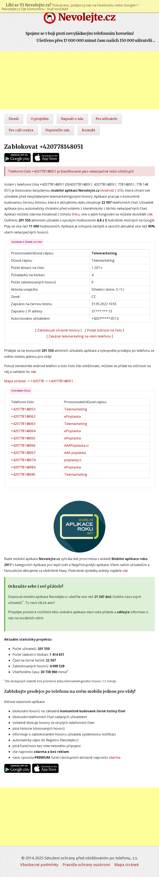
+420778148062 (23, 416)
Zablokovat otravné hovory (58, 330)
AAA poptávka (75, 452)
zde (150, 214)
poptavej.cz (73, 460)
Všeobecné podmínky (39, 864)
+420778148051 (61, 381)
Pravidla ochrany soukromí (86, 864)
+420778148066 (23, 445)
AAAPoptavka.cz (76, 445)
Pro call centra (21, 130)
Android (107, 190)
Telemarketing (75, 409)
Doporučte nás (57, 130)
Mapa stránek (15, 381)
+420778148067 (23, 452)
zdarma (114, 757)
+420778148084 (23, 467)
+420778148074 (23, 460)
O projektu (40, 119)
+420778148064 (23, 431)
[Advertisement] (79, 80)
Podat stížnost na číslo (104, 330)
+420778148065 (23, 438)
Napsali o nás (72, 119)
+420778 (37, 381)
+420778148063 (23, 423)
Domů (14, 119)
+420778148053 (23, 409)
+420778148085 (23, 474)
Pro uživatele (106, 119)
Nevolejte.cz (86, 17)
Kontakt (88, 130)
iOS (119, 190)
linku (76, 214)
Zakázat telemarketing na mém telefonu (79, 336)
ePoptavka (72, 416)
